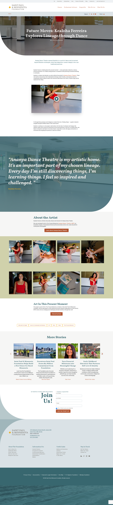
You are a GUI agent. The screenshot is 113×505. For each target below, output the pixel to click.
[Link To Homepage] (17, 7)
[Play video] (56, 98)
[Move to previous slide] (11, 354)
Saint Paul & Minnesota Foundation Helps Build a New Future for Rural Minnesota (23, 364)
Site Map (61, 475)
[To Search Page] (54, 1)
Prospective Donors (37, 450)
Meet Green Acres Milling (23, 379)
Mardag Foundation (85, 475)
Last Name (58, 398)
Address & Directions (62, 449)
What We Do (101, 7)
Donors (60, 7)
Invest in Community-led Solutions (37, 325)
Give (72, 1)
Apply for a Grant (60, 454)
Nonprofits (82, 7)
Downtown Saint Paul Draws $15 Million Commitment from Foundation (45, 364)
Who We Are (91, 7)
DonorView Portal (61, 452)
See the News (46, 379)
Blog (86, 1)
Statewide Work (12, 450)
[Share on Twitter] (93, 14)
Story (54, 325)
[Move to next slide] (102, 354)
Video (59, 325)
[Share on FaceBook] (89, 14)
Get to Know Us (12, 449)
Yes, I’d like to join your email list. (65, 408)
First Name (58, 393)
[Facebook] (84, 456)
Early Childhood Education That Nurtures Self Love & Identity (90, 363)
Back (9, 13)
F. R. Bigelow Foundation (71, 475)
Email (58, 403)
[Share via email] (95, 14)
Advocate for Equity (22, 325)
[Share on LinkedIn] (91, 14)
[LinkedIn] (81, 456)
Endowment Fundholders (38, 454)
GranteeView (66, 1)
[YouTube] (89, 456)
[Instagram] (86, 456)
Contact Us (92, 1)
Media (34, 457)
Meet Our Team (84, 450)
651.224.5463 (34, 437)
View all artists (56, 314)
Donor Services (12, 452)
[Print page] (104, 14)
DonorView (59, 1)
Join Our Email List (101, 1)
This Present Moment (69, 325)
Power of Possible (79, 1)
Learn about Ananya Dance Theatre (56, 230)
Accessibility (36, 475)
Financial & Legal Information (49, 475)
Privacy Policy (27, 475)
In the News (59, 455)
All (49, 325)
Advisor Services (12, 454)
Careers (58, 450)
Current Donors (36, 449)
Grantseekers (35, 455)
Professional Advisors (70, 7)
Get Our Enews (84, 449)
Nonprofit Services (13, 455)
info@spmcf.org (34, 435)
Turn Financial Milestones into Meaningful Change (68, 363)
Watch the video (90, 379)
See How (68, 379)
